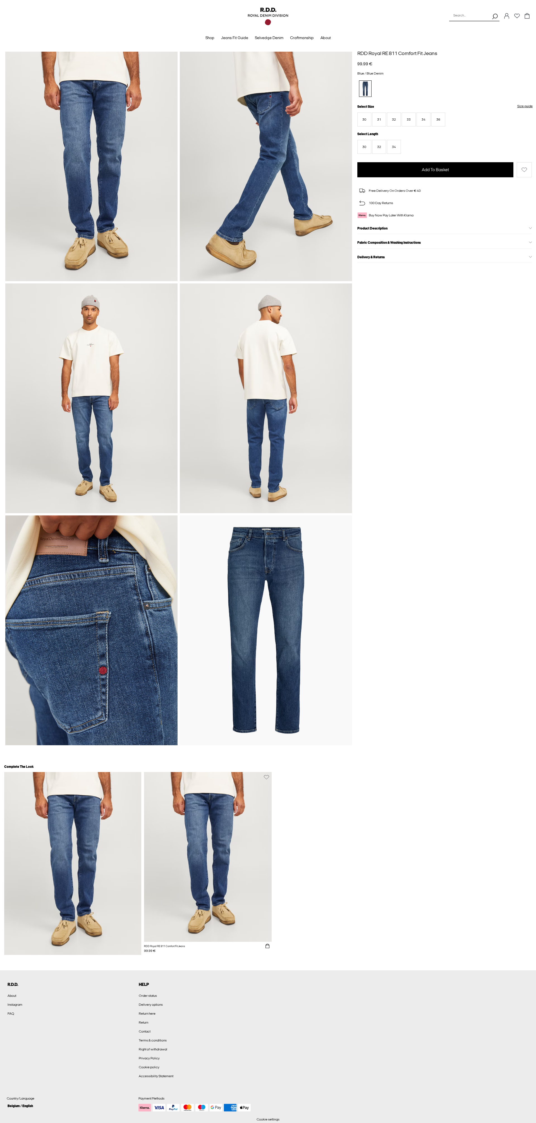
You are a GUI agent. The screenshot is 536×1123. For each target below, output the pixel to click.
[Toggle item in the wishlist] (524, 169)
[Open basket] (527, 16)
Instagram (15, 1005)
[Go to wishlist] (517, 18)
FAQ (11, 1014)
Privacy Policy (149, 1058)
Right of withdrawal (153, 1049)
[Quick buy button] (267, 946)
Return (143, 1022)
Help (144, 984)
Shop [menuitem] (209, 37)
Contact (144, 1031)
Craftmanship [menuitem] (302, 37)
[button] (364, 119)
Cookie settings (268, 1119)
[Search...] (494, 16)
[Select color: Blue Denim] (365, 88)
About (12, 996)
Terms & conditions (153, 1040)
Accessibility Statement (156, 1076)
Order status (148, 996)
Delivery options (151, 1005)
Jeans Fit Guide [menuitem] (234, 37)
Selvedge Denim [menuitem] (269, 37)
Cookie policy (149, 1067)
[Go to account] (506, 16)
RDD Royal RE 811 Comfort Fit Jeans (397, 53)
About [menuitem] (325, 37)
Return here (147, 1014)
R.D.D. (13, 984)
